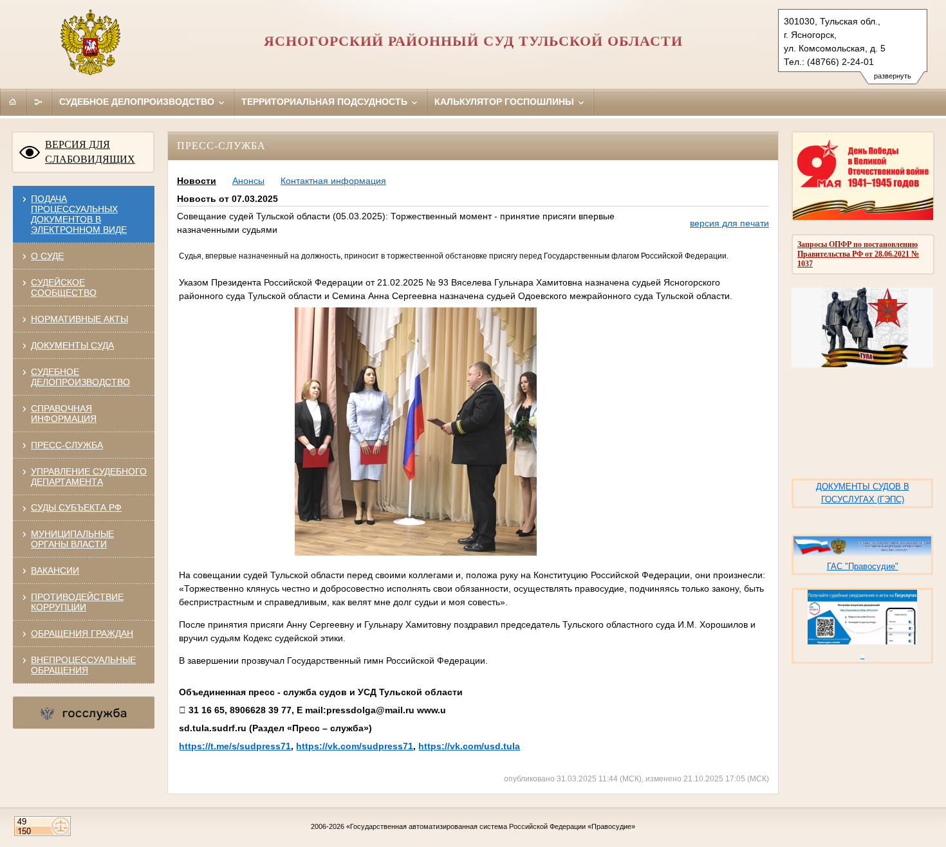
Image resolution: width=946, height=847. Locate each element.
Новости (196, 181)
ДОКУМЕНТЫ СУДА (72, 345)
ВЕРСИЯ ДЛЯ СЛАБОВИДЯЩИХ (90, 152)
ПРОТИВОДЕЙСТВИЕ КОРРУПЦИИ (77, 602)
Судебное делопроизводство (138, 101)
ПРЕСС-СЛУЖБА (67, 445)
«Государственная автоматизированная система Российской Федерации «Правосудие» (490, 826)
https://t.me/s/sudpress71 (235, 746)
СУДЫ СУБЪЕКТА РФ (76, 507)
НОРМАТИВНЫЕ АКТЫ (79, 319)
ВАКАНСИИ (55, 570)
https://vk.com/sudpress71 (354, 746)
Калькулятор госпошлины (505, 101)
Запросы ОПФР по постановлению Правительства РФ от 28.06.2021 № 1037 (858, 254)
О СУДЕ (47, 256)
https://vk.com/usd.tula (469, 746)
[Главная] (13, 101)
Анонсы (248, 181)
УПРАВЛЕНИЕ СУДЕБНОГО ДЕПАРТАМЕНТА (89, 476)
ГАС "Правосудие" (862, 566)
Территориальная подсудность (325, 101)
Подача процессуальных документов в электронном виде (79, 214)
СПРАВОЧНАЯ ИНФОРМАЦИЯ (64, 413)
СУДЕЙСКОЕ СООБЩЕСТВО (64, 287)
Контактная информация (333, 181)
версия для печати (729, 223)
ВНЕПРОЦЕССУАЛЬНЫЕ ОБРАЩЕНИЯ (83, 665)
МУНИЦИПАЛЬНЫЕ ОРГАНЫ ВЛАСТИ (72, 539)
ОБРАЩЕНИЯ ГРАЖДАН (82, 633)
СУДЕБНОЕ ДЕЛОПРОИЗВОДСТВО (80, 377)
